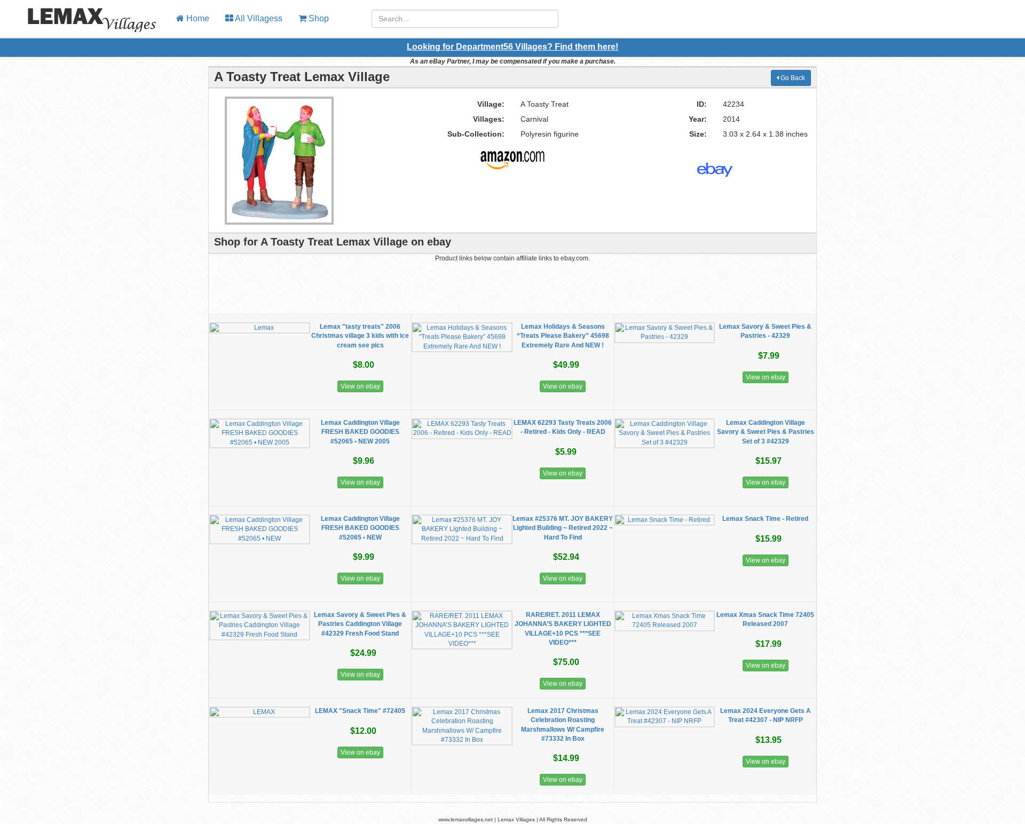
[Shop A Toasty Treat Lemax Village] (512, 156)
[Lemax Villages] (84, 13)
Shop (317, 18)
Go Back (792, 78)
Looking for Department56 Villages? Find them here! (512, 46)
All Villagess (257, 18)
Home (196, 18)
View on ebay (360, 386)
